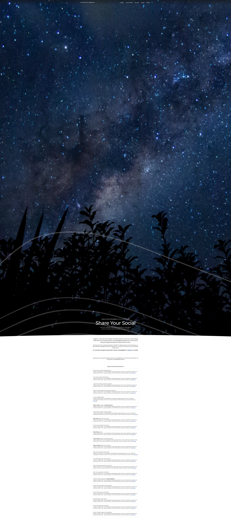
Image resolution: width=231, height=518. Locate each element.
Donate (137, 2)
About (148, 2)
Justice (122, 2)
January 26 (104, 319)
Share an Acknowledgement (112, 319)
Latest (142, 2)
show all (133, 372)
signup (129, 350)
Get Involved (129, 2)
